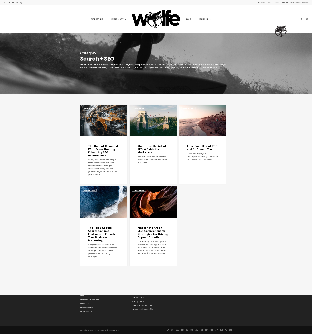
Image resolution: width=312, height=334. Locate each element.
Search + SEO (89, 108)
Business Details (87, 307)
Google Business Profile (142, 309)
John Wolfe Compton (109, 330)
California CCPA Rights (142, 305)
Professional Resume (89, 299)
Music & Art (85, 303)
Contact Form (138, 297)
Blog (82, 296)
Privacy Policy (138, 301)
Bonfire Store (86, 311)
